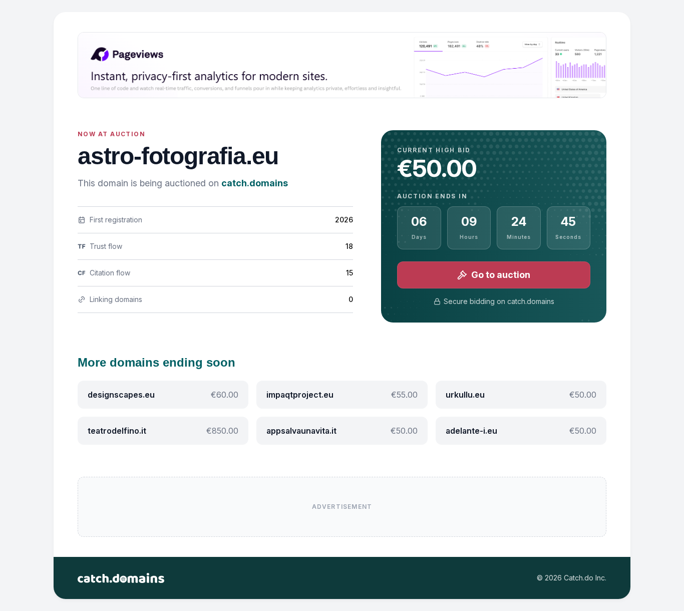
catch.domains (254, 183)
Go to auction (500, 274)
